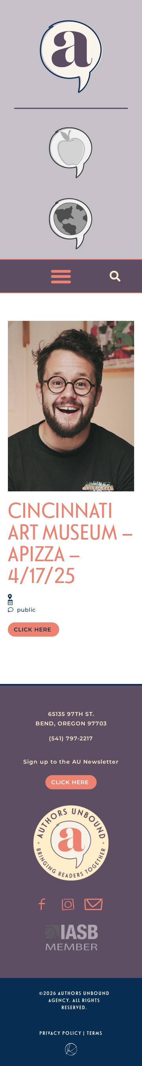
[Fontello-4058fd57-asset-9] (68, 904)
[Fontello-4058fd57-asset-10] (94, 904)
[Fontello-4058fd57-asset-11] (42, 904)
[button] (61, 276)
